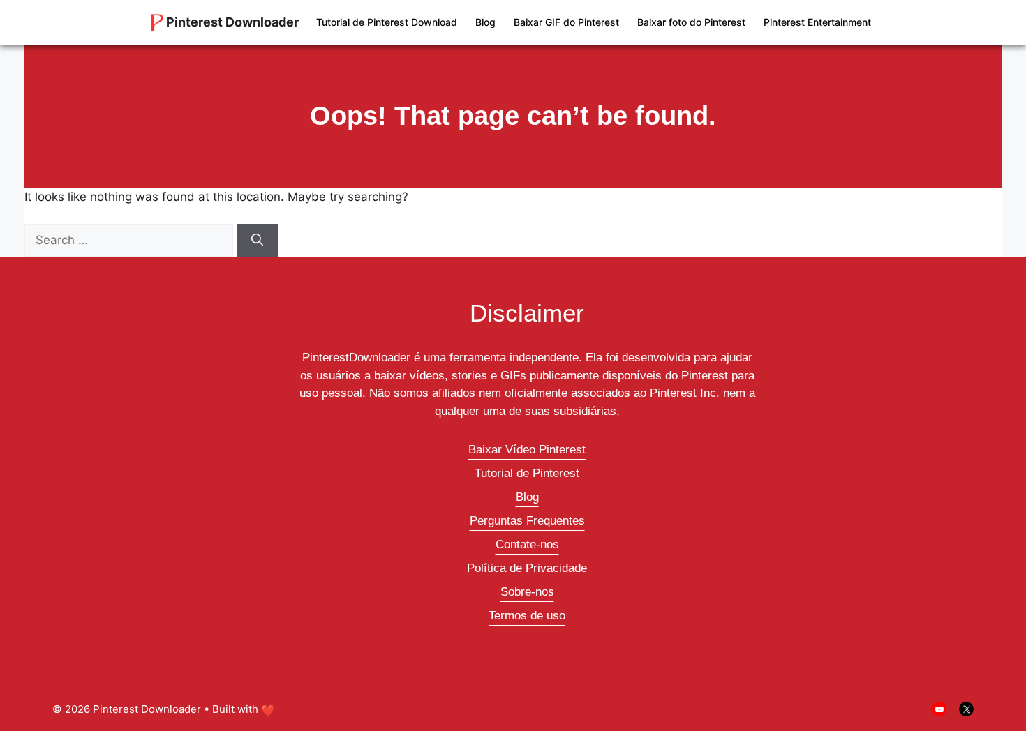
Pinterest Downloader (232, 22)
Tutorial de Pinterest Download (386, 22)
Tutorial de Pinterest (527, 473)
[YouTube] (939, 709)
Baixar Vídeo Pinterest (527, 449)
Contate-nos (527, 544)
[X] (966, 709)
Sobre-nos (527, 591)
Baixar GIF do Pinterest (566, 22)
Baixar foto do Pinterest (691, 22)
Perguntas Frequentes (527, 520)
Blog (485, 22)
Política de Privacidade (527, 568)
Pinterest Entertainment (817, 22)
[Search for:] (130, 240)
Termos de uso (527, 615)
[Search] (257, 240)
